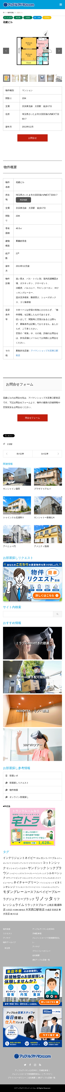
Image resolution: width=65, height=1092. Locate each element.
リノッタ (44, 898)
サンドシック (37, 868)
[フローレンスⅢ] (17, 453)
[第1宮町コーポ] (47, 453)
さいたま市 (8, 17)
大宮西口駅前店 (35, 909)
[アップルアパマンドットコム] (18, 4)
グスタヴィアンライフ (20, 863)
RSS (40, 1065)
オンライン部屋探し (19, 797)
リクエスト (7, 933)
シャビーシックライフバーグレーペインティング (28, 873)
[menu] (60, 4)
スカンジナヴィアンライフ (32, 878)
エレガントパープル (46, 858)
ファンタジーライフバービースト (28, 887)
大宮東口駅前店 (18, 910)
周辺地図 (23, 200)
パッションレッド (47, 883)
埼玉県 (18, 17)
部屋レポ (14, 775)
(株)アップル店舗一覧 (41, 960)
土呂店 (9, 910)
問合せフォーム (32, 418)
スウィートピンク (14, 878)
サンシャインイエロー (17, 868)
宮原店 (55, 910)
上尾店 (50, 905)
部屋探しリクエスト (19, 783)
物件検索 (14, 790)
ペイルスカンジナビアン (50, 887)
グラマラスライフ (35, 863)
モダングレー (13, 892)
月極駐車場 (36, 933)
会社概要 (36, 955)
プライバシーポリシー (41, 951)
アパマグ (6, 938)
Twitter (25, 1065)
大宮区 (28, 17)
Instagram (35, 1065)
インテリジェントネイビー (19, 857)
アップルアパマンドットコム (26, 1088)
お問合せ (32, 138)
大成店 (48, 910)
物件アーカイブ (9, 942)
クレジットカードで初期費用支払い (26, 1074)
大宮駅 (9, 444)
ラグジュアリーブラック (19, 899)
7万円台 (47, 17)
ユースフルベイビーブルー (42, 891)
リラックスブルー (35, 904)
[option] (32, 51)
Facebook (30, 1065)
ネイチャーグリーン (26, 882)
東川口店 (14, 914)
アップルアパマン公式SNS (43, 929)
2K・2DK (37, 17)
